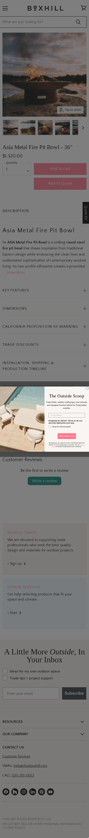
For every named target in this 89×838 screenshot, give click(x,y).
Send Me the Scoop (67, 436)
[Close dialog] (87, 388)
